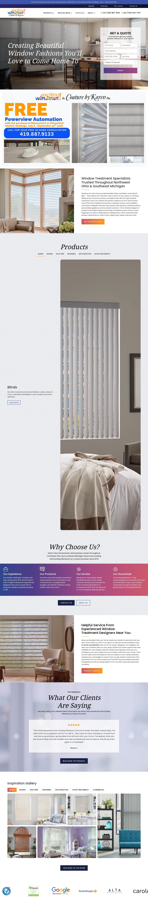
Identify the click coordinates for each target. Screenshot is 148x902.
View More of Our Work (74, 868)
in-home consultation (90, 645)
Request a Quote (92, 671)
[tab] (40, 254)
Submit (120, 70)
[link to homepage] (16, 13)
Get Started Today (93, 221)
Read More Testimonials (74, 761)
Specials (91, 6)
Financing (104, 6)
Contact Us (133, 6)
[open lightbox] (36, 809)
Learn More (14, 403)
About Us (83, 603)
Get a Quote (118, 6)
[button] (49, 13)
